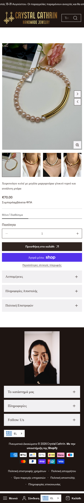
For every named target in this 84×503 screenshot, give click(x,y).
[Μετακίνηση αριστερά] (77, 101)
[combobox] (50, 498)
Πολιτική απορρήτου (63, 471)
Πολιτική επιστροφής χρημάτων (27, 471)
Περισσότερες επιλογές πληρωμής (42, 265)
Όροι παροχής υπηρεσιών (30, 477)
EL (51, 498)
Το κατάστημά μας (21, 392)
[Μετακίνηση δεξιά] (77, 94)
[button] (73, 498)
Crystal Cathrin (56, 443)
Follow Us (16, 420)
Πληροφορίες (17, 406)
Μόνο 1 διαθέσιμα (12, 214)
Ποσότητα (9, 224)
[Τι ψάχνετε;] (75, 18)
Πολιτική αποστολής (62, 477)
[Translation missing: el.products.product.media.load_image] (11, 165)
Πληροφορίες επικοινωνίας (44, 484)
